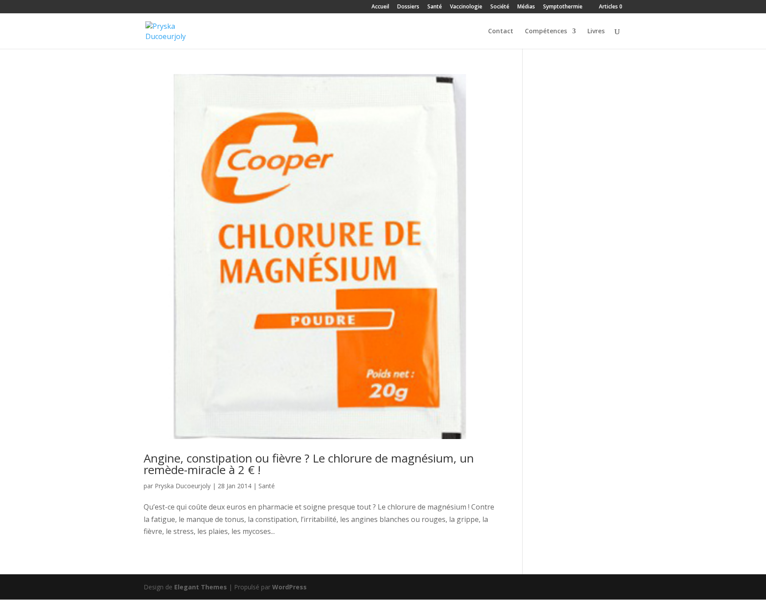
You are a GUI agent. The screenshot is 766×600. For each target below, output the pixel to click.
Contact (500, 31)
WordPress (289, 587)
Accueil (380, 7)
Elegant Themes (200, 587)
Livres (596, 31)
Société (499, 7)
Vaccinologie (466, 7)
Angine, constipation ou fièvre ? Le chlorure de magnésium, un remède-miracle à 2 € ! (309, 464)
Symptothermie (562, 7)
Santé (434, 7)
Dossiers (408, 7)
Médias (526, 7)
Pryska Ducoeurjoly (183, 486)
